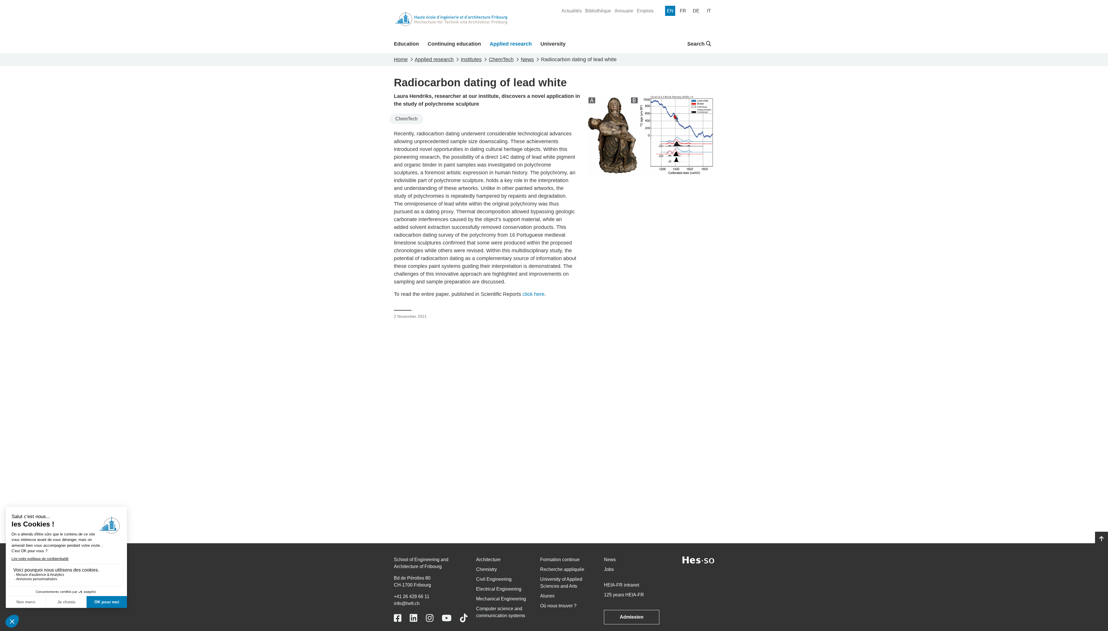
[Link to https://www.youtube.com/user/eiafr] (447, 618)
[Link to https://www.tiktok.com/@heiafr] (463, 618)
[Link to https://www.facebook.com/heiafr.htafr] (397, 618)
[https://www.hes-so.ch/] (698, 559)
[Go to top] (1101, 539)
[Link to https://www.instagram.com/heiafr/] (429, 618)
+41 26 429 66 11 (411, 596)
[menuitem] (572, 11)
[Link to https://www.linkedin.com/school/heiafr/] (413, 618)
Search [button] (696, 44)
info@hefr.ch (407, 603)
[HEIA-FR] (451, 19)
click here (533, 294)
